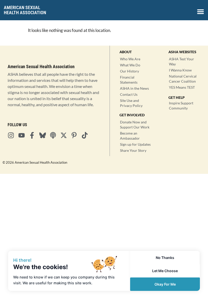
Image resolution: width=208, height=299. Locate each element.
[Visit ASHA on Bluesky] (44, 135)
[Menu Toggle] (200, 11)
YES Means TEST (182, 87)
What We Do (130, 65)
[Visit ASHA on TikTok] (86, 135)
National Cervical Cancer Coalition (183, 78)
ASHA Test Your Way (181, 61)
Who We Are (130, 59)
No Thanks (165, 257)
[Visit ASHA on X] (65, 135)
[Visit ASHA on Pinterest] (75, 135)
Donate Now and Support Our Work (134, 124)
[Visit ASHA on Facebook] (33, 135)
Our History (129, 71)
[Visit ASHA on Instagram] (12, 135)
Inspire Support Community (181, 105)
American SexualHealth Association (25, 10)
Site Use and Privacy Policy (131, 103)
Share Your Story (133, 150)
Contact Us (128, 94)
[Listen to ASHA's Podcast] (54, 135)
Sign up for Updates (135, 144)
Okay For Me (165, 284)
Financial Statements (128, 79)
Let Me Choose (165, 271)
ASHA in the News (134, 88)
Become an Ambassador (130, 135)
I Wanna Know (180, 70)
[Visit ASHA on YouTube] (23, 135)
